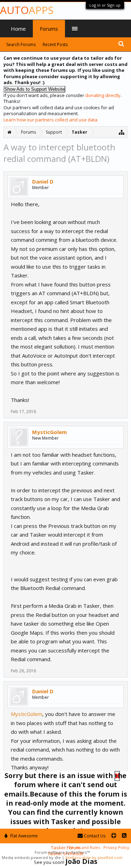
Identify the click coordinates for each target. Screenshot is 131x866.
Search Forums (21, 44)
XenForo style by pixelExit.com (94, 857)
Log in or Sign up (105, 5)
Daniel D (42, 181)
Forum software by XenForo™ (62, 852)
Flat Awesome (23, 836)
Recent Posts (55, 44)
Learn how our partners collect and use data (50, 120)
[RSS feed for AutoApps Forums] (124, 836)
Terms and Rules (84, 847)
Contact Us (94, 836)
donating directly (103, 95)
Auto (26, 10)
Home (18, 28)
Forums (49, 28)
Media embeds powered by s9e (31, 857)
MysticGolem (49, 431)
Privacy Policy (116, 847)
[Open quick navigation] (122, 132)
